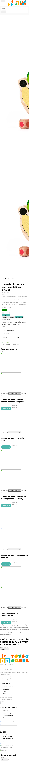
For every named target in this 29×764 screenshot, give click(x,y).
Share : (3, 326)
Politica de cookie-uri (8, 715)
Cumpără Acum (19, 317)
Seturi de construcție (8, 695)
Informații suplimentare (9, 330)
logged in (9, 344)
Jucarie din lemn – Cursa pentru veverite (14, 556)
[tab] (16, 330)
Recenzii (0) (6, 333)
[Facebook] (2, 328)
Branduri (8, 277)
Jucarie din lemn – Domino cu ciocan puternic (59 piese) (13, 498)
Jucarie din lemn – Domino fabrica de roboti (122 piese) (12, 401)
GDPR (4, 717)
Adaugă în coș (6, 315)
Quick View (23, 393)
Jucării (4, 688)
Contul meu (5, 712)
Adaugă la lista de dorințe (9, 317)
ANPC (4, 719)
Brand (5, 332)
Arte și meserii (6, 689)
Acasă (4, 277)
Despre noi (5, 710)
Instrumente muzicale (8, 686)
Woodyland (7, 319)
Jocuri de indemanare (7, 322)
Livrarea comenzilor (7, 736)
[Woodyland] (6, 342)
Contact (5, 734)
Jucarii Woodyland (14, 277)
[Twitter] (3, 328)
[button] (25, 1)
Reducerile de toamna (16, 324)
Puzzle (4, 691)
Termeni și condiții (7, 713)
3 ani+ (18, 337)
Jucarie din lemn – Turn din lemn (12, 439)
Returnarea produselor (8, 738)
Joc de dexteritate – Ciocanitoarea (9, 615)
